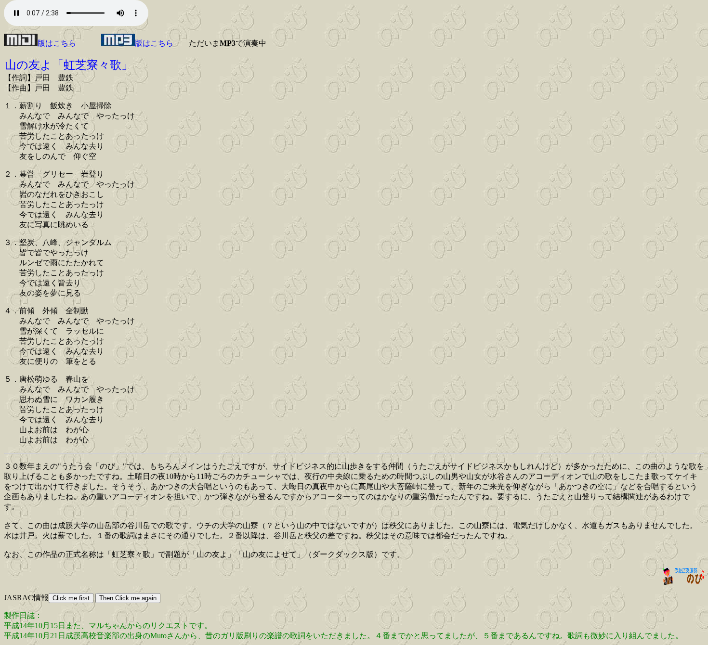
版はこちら (57, 43)
